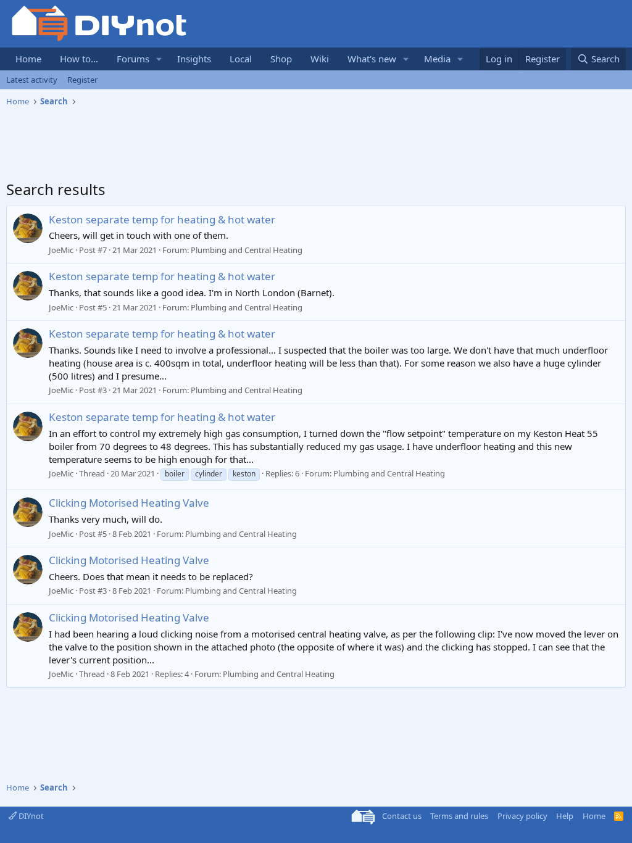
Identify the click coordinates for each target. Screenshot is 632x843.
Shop (281, 58)
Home (28, 58)
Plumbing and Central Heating (246, 249)
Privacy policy (522, 815)
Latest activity (31, 79)
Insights (194, 58)
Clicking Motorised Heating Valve (129, 503)
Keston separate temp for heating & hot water (162, 219)
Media (437, 58)
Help (564, 815)
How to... (79, 58)
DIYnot (30, 815)
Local (241, 58)
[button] (159, 59)
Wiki (319, 58)
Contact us (402, 815)
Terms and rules (459, 815)
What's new (371, 58)
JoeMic (61, 249)
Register (82, 79)
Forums (133, 58)
